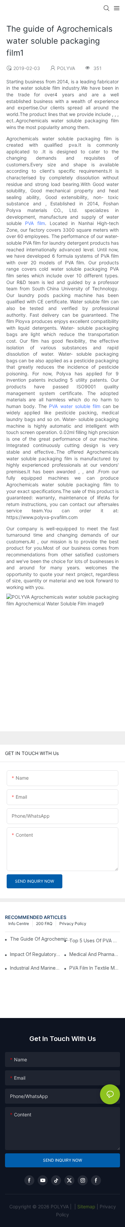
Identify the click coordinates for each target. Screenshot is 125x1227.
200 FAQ (44, 923)
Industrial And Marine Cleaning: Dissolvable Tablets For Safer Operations (35, 968)
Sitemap (85, 1206)
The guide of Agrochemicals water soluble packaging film (41, 939)
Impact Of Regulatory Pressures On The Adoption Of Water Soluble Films (35, 954)
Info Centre (18, 923)
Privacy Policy (72, 923)
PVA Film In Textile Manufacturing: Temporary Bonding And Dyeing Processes (94, 968)
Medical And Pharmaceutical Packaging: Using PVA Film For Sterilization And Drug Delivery (94, 954)
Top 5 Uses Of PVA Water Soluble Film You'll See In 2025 (94, 940)
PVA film (35, 223)
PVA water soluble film (74, 406)
